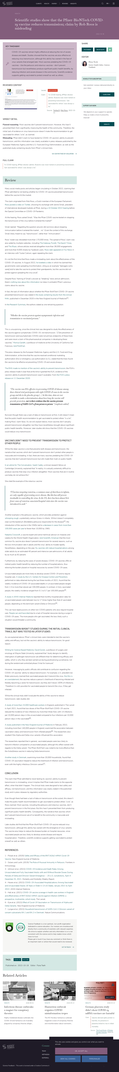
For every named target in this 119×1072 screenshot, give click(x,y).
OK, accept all (81, 1051)
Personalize (94, 1059)
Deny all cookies (67, 1059)
